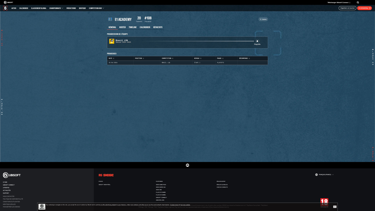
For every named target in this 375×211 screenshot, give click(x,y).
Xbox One (159, 189)
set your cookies (185, 205)
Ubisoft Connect (9, 185)
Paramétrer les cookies (11, 207)
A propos (6, 187)
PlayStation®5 (161, 192)
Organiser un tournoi (347, 8)
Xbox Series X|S (161, 187)
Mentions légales (9, 204)
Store (5, 182)
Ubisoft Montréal (104, 184)
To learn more (174, 205)
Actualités (7, 190)
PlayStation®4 (161, 195)
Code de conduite (222, 187)
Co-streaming (363, 8)
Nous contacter (8, 196)
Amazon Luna (160, 200)
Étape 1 (197, 62)
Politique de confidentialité (13, 199)
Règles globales (222, 184)
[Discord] (187, 165)
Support (6, 193)
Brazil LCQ (166, 62)
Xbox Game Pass (161, 184)
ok (334, 206)
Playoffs (257, 44)
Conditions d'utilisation (11, 202)
